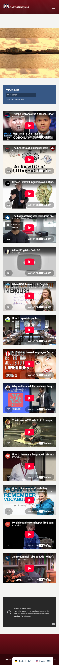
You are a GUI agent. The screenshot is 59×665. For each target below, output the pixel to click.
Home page (10, 99)
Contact (53, 659)
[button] (53, 7)
